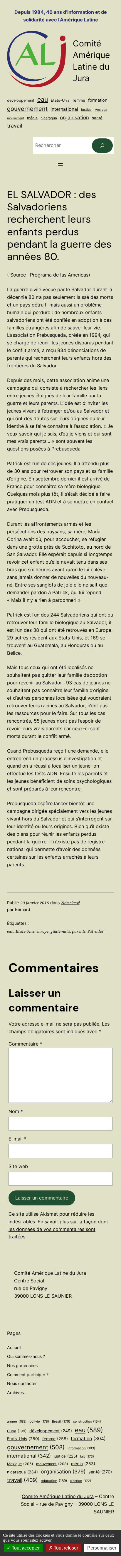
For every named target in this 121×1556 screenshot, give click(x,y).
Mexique (101, 110)
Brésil (61, 1421)
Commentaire (25, 1044)
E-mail (17, 1139)
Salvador (96, 931)
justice (86, 110)
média (32, 118)
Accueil (14, 1347)
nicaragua (49, 118)
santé (97, 117)
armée (16, 1421)
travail (14, 126)
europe (42, 931)
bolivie (39, 1421)
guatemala (60, 931)
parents (78, 931)
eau (42, 99)
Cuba (16, 1431)
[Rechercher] (102, 145)
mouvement (15, 118)
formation (97, 100)
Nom (16, 1111)
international (64, 109)
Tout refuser (65, 1547)
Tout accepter (25, 1547)
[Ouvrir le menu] (60, 164)
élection (80, 1481)
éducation (54, 1481)
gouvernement (27, 108)
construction (87, 1421)
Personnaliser (101, 1547)
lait (87, 1456)
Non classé (70, 903)
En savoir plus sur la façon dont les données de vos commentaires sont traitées (58, 1229)
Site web (18, 1166)
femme (79, 100)
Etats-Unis (60, 100)
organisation (74, 117)
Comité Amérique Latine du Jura (58, 1496)
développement (20, 100)
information (81, 1448)
